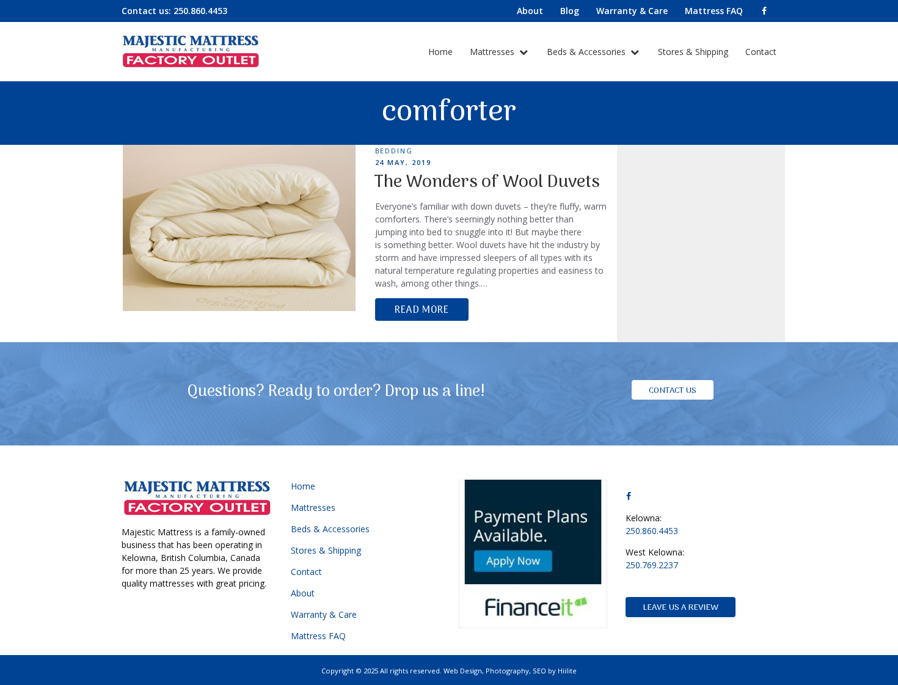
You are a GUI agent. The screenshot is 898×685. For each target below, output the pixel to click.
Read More (422, 310)
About (303, 593)
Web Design (463, 670)
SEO (539, 670)
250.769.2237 (652, 565)
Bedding (394, 150)
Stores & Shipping (693, 51)
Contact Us (672, 391)
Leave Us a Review (680, 608)
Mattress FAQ (318, 636)
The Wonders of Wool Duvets (487, 182)
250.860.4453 (200, 10)
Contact (760, 51)
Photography (507, 670)
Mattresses (493, 51)
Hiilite (567, 670)
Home (440, 51)
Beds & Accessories (587, 51)
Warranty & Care (324, 614)
